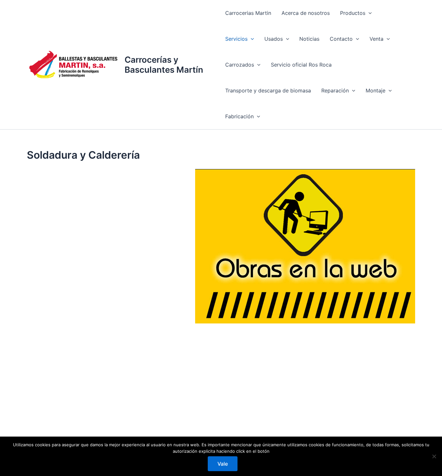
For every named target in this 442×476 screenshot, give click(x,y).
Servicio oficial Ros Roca (301, 64)
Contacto (341, 39)
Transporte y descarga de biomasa (268, 90)
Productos (352, 13)
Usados (273, 39)
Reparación (335, 90)
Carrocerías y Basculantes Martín (164, 65)
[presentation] (368, 13)
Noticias (309, 39)
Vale (222, 463)
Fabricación (239, 116)
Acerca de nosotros (306, 13)
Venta (376, 39)
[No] (434, 456)
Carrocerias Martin (248, 13)
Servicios (236, 39)
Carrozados (239, 64)
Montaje (375, 90)
